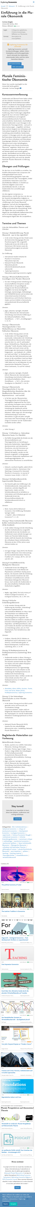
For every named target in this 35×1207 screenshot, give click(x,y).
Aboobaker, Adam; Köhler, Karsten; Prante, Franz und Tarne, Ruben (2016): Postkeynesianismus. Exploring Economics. (18, 691)
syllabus (25, 851)
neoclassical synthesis (10, 843)
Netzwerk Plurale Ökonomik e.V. (14, 1173)
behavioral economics (10, 829)
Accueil (3, 6)
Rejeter (6, 1204)
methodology (7, 841)
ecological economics (18, 833)
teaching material (15, 853)
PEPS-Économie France (9, 1179)
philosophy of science (9, 849)
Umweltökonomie (22, 855)
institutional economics (10, 837)
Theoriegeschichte (8, 855)
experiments (6, 835)
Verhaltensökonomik (9, 857)
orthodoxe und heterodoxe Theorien (14, 847)
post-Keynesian (16, 851)
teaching (5, 853)
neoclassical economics (21, 841)
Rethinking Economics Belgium (21, 1177)
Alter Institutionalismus (19, 827)
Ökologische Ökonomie (18, 845)
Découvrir (12, 6)
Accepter (13, 1204)
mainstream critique (25, 839)
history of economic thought (22, 835)
